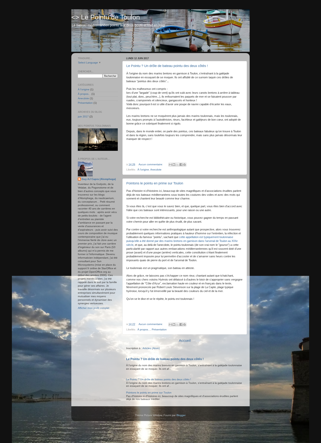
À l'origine (143, 169)
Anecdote (155, 169)
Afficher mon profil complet (93, 308)
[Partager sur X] (177, 164)
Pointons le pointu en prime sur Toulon (154, 183)
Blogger (180, 415)
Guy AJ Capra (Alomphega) (99, 179)
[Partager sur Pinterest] (184, 164)
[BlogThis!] (174, 164)
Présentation (159, 329)
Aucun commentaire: (151, 164)
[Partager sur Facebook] (181, 164)
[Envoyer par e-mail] (170, 164)
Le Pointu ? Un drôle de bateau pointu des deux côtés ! (167, 66)
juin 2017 (83, 116)
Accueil (185, 340)
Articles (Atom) (151, 348)
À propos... (143, 329)
